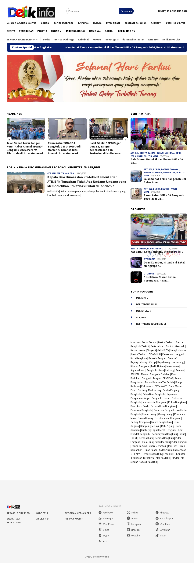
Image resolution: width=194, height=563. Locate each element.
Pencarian (126, 11)
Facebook (108, 512)
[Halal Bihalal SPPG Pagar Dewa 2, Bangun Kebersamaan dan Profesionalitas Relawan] (108, 129)
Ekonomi (174, 169)
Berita (60, 173)
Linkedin (135, 529)
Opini (178, 153)
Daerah (152, 153)
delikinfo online (100, 556)
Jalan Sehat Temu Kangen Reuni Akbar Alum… (165, 180)
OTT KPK (135, 454)
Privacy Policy (74, 518)
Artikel (135, 153)
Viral (155, 156)
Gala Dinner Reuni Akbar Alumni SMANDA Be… (157, 161)
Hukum (160, 153)
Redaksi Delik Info (18, 513)
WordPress (108, 524)
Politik (148, 156)
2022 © (88, 556)
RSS (104, 541)
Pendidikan (137, 156)
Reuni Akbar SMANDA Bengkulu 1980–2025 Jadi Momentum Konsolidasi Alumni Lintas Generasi (64, 148)
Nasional (70, 173)
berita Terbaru (139, 354)
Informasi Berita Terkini (143, 342)
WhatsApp (108, 518)
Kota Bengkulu (139, 358)
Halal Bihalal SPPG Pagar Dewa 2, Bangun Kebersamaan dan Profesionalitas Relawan (105, 148)
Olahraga (157, 172)
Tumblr (134, 518)
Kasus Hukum (138, 350)
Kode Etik (42, 513)
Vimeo (106, 529)
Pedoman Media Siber (78, 513)
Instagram (136, 524)
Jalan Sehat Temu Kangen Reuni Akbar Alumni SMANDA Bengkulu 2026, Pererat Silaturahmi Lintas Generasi (115, 47)
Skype (106, 535)
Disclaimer (42, 518)
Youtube (135, 535)
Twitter (134, 512)
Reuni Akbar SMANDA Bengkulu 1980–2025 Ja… (164, 197)
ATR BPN (51, 173)
